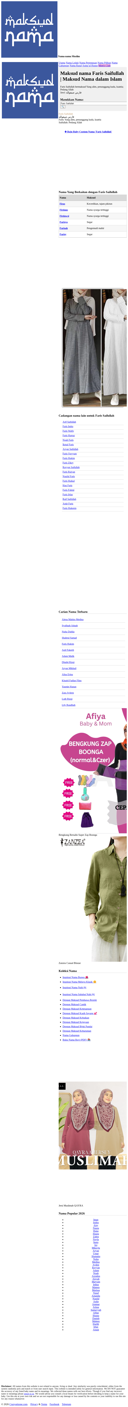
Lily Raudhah (68, 705)
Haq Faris (67, 485)
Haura (96, 1233)
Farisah (64, 228)
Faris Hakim (69, 458)
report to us (29, 1394)
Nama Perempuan (88, 62)
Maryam (96, 1281)
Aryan (96, 1250)
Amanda (96, 1296)
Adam (96, 1270)
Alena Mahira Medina (73, 619)
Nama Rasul (76, 65)
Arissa (96, 1307)
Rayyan (96, 1267)
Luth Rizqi (67, 699)
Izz (95, 1245)
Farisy (63, 234)
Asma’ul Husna (90, 65)
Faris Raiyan (69, 472)
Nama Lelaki (72, 62)
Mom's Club (104, 65)
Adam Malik (68, 656)
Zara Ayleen (68, 692)
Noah (96, 1273)
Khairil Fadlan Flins (71, 680)
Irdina (96, 1284)
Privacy (34, 1404)
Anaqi (96, 1329)
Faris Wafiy (68, 431)
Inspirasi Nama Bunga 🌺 (75, 977)
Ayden (96, 1264)
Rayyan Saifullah (71, 467)
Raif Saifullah (69, 499)
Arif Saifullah (69, 422)
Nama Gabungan (71, 1035)
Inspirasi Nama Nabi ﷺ (74, 987)
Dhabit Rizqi (68, 662)
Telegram (66, 1404)
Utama (62, 62)
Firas (62, 203)
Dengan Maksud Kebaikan (76, 1017)
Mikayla (96, 1248)
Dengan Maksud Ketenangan (77, 1008)
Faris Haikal (69, 481)
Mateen (96, 1287)
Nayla (96, 1239)
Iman (95, 1219)
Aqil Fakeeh (68, 650)
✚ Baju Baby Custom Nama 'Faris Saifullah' (88, 131)
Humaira (96, 1256)
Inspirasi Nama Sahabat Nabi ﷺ (79, 994)
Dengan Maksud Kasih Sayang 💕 (80, 1013)
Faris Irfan (68, 494)
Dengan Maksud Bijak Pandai (77, 1026)
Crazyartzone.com (18, 1404)
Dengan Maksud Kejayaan (76, 1022)
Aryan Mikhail (69, 668)
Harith (96, 1324)
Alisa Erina (67, 674)
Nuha (96, 1259)
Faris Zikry (68, 462)
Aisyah (95, 1279)
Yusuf (96, 1293)
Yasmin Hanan (69, 686)
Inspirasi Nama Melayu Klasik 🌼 (79, 982)
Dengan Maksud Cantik (74, 1004)
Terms (44, 1404)
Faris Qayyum (70, 453)
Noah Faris (68, 440)
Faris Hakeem (69, 508)
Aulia (96, 1301)
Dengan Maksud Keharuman (77, 1031)
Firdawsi (64, 216)
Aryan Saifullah (70, 449)
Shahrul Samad (69, 637)
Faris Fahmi (68, 490)
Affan (96, 1312)
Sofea (96, 1222)
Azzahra (96, 1276)
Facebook (54, 1404)
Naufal (96, 1298)
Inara (95, 1242)
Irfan (96, 1327)
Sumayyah (96, 1310)
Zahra (96, 1236)
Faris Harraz (69, 435)
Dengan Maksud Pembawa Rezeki (80, 1000)
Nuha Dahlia (68, 631)
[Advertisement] (92, 162)
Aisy (96, 1225)
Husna (96, 1315)
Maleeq (96, 1321)
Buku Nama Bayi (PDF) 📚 (77, 1039)
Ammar (96, 1304)
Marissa (96, 1290)
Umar (96, 1253)
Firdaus (64, 210)
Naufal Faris (69, 476)
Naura (96, 1228)
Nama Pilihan (104, 62)
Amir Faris (68, 503)
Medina (96, 1262)
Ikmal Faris (68, 444)
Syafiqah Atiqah (70, 625)
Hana (95, 1231)
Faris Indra (68, 426)
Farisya (64, 222)
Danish (95, 1318)
